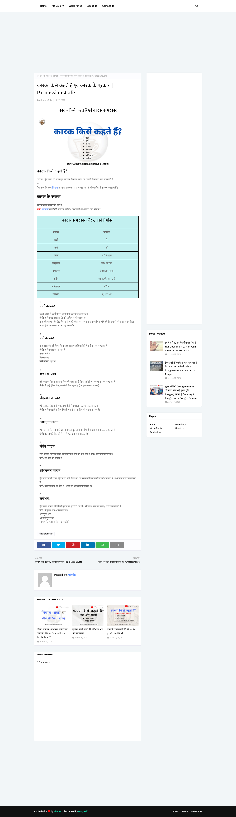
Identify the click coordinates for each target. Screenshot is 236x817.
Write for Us (156, 428)
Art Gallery (180, 424)
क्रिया (55, 187)
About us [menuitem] (92, 5)
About (185, 811)
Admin (42, 100)
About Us (179, 428)
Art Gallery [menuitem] (58, 5)
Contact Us (196, 811)
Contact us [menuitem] (108, 5)
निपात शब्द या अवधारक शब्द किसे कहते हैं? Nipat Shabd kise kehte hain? (52, 633)
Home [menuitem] (43, 5)
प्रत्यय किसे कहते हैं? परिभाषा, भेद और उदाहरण (87, 631)
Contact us (155, 432)
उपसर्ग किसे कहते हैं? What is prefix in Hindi (121, 631)
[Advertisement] (118, 41)
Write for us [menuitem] (75, 5)
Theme (57, 811)
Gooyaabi (83, 811)
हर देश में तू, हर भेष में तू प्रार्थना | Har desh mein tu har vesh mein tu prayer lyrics (180, 346)
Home (40, 76)
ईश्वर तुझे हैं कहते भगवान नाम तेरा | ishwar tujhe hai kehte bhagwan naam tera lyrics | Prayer (181, 368)
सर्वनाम (45, 209)
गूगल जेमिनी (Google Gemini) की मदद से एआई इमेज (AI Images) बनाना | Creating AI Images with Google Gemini (181, 392)
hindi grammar (51, 76)
